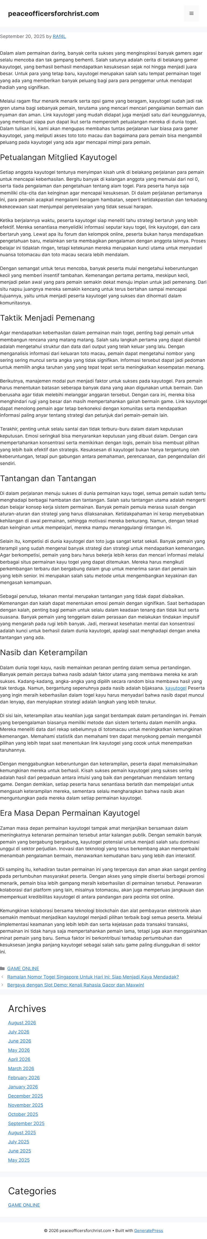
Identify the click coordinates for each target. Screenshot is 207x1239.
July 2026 (18, 1032)
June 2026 (19, 1041)
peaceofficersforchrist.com (53, 13)
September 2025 (26, 1123)
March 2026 (21, 1068)
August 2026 (22, 1022)
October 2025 (23, 1114)
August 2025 (22, 1132)
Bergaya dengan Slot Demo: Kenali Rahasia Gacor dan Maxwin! (75, 985)
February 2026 (24, 1077)
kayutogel (176, 688)
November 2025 (25, 1105)
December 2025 (25, 1096)
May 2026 (19, 1050)
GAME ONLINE (23, 968)
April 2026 (19, 1059)
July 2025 (18, 1141)
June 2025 (19, 1151)
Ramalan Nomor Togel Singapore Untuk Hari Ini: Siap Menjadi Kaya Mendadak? (93, 977)
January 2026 (23, 1086)
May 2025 (19, 1160)
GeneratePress (148, 1230)
